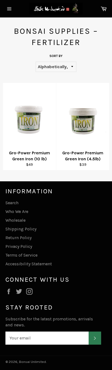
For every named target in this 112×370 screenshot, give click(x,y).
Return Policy (18, 237)
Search (11, 202)
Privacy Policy (18, 246)
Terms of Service (21, 255)
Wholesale (15, 220)
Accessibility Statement (28, 263)
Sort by (56, 56)
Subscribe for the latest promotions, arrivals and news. (49, 321)
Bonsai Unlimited (32, 362)
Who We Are (16, 211)
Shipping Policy (20, 228)
